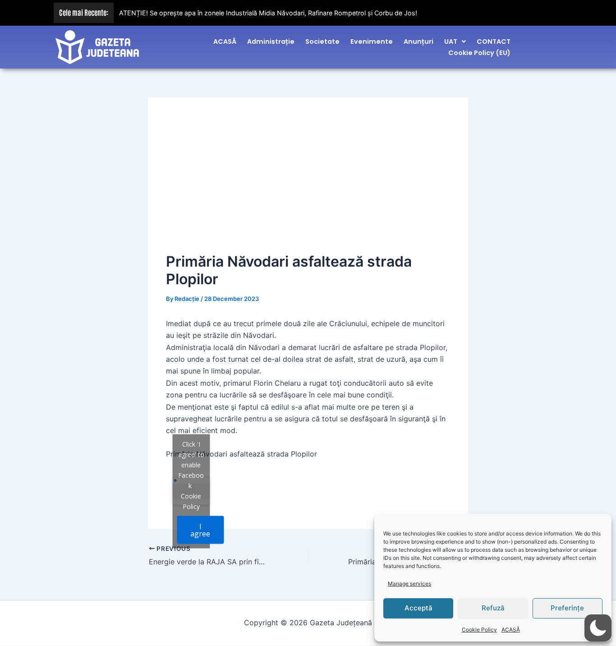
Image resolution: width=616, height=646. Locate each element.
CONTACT (493, 41)
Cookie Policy (479, 629)
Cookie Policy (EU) (479, 52)
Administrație (270, 41)
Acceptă (418, 608)
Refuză (493, 608)
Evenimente (371, 41)
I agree (200, 530)
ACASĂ (510, 629)
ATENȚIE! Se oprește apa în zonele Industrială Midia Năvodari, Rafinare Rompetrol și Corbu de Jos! (268, 13)
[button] (455, 41)
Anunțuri (418, 41)
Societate (322, 41)
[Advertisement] (308, 183)
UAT (450, 41)
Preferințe (567, 608)
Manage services (409, 583)
